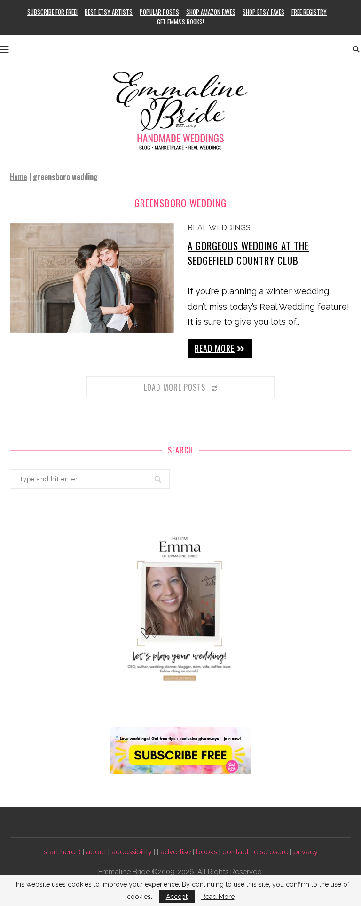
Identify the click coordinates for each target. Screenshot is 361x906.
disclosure (271, 852)
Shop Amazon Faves (210, 11)
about (96, 852)
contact (235, 852)
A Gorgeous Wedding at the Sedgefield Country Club (248, 252)
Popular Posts (159, 11)
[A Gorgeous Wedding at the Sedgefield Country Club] (92, 278)
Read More (218, 896)
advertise (175, 852)
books (206, 852)
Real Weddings (219, 227)
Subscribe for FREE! (52, 11)
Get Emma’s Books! (180, 21)
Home (18, 176)
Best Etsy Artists (109, 11)
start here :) (62, 852)
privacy (305, 852)
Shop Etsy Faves (263, 11)
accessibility (131, 852)
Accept (177, 896)
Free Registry (309, 11)
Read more (215, 348)
